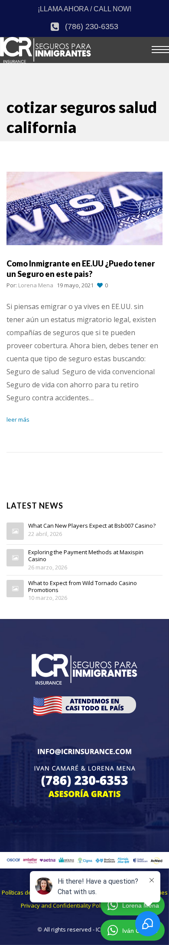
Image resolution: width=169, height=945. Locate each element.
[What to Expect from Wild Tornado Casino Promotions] (15, 588)
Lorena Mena (35, 285)
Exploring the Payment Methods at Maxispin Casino (85, 555)
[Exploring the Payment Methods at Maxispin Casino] (15, 557)
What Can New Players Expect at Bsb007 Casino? (92, 525)
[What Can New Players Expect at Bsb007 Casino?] (15, 531)
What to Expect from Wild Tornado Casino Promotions (82, 586)
